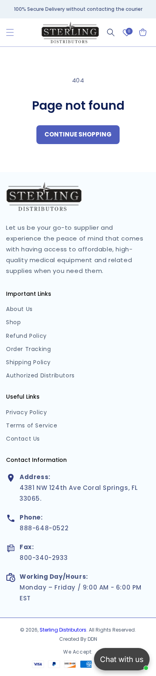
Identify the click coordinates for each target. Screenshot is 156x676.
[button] (10, 32)
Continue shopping (78, 134)
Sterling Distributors (63, 629)
